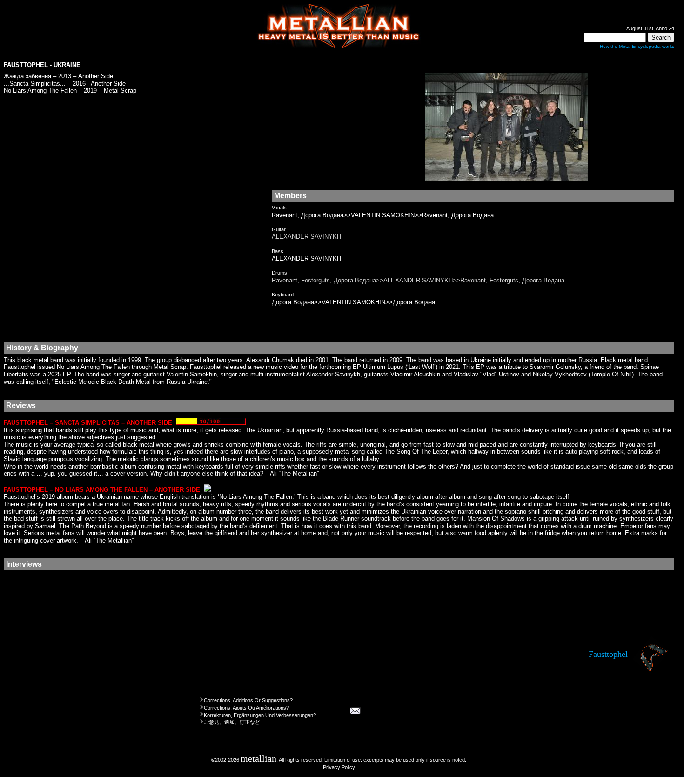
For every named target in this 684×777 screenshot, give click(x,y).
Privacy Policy (339, 767)
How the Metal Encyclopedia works (637, 46)
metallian (258, 759)
